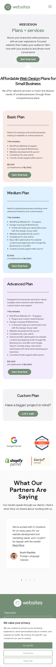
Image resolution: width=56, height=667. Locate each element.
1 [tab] (21, 580)
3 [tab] (30, 580)
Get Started (28, 59)
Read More (18, 545)
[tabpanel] (28, 543)
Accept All (28, 645)
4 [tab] (34, 580)
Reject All (28, 661)
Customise (28, 653)
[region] (28, 642)
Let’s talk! (28, 413)
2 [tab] (25, 580)
